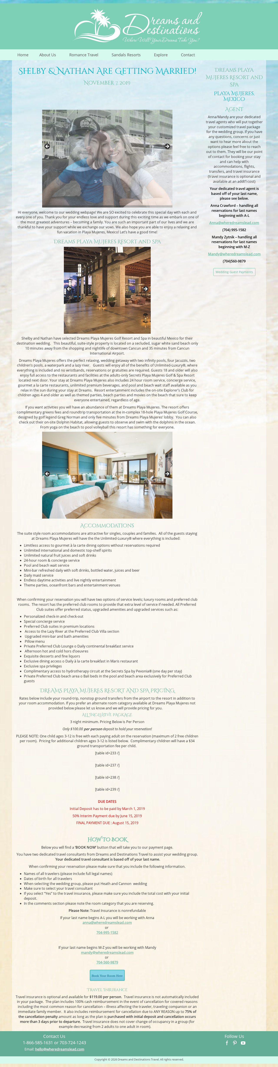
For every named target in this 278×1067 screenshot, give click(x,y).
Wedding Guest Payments (234, 272)
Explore (163, 56)
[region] (107, 147)
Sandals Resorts (129, 56)
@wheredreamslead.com (107, 922)
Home (22, 54)
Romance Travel (86, 56)
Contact (188, 54)
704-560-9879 (107, 962)
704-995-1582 (107, 932)
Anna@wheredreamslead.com (234, 222)
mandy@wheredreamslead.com (107, 952)
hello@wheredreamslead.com (59, 1049)
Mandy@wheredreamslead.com (234, 254)
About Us (50, 56)
